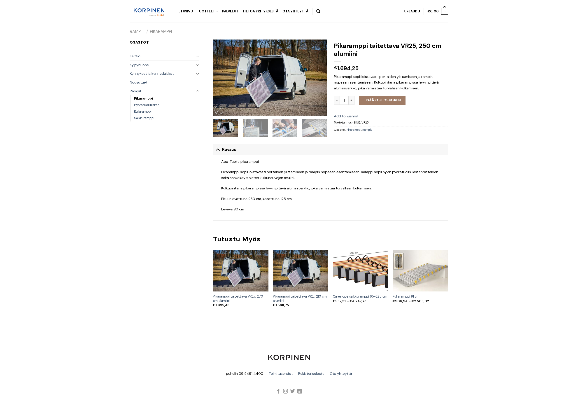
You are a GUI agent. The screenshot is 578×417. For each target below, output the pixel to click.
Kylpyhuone (139, 65)
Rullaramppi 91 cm (406, 296)
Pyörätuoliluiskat (146, 105)
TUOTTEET (206, 11)
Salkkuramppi (144, 118)
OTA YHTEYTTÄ (295, 11)
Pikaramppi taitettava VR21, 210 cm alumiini (300, 298)
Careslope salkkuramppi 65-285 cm (360, 296)
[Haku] (318, 11)
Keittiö (135, 56)
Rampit (137, 31)
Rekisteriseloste (311, 373)
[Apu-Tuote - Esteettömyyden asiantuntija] (149, 11)
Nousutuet (138, 82)
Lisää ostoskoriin (382, 100)
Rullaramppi (142, 111)
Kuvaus (229, 149)
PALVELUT (230, 11)
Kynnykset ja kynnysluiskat (152, 73)
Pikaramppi (161, 31)
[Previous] (221, 77)
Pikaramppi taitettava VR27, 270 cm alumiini (238, 298)
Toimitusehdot (281, 373)
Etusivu (186, 11)
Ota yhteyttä (341, 373)
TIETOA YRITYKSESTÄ (260, 11)
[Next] (319, 77)
